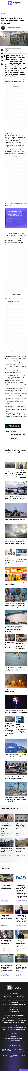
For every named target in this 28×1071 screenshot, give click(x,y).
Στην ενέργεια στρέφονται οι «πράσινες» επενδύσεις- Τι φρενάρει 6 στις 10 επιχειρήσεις (15, 756)
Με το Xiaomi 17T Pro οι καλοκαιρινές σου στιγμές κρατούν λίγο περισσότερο (9, 560)
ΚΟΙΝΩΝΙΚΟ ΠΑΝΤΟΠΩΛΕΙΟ (18, 434)
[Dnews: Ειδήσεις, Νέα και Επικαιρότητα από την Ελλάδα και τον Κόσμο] (14, 3)
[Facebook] (1, 50)
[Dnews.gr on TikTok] (14, 996)
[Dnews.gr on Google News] (17, 996)
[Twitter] (1, 53)
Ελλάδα (3, 13)
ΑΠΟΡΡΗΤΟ (24, 1070)
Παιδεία (17, 833)
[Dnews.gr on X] (7, 996)
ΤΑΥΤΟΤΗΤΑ (14, 1033)
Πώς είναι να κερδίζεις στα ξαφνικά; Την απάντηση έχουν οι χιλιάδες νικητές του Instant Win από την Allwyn (15, 605)
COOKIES (14, 1042)
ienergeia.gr (18, 900)
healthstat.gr (4, 900)
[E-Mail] (1, 60)
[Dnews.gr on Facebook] (4, 996)
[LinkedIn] (1, 57)
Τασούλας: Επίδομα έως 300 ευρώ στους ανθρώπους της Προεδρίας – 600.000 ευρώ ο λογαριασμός (21, 474)
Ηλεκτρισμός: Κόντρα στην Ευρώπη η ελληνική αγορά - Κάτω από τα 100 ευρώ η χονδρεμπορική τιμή (15, 799)
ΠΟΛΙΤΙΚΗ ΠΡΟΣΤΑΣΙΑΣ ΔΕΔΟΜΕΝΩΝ (14, 1038)
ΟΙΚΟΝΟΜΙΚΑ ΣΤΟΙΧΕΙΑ (14, 1045)
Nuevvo (17, 1058)
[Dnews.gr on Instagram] (10, 996)
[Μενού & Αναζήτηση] (2, 3)
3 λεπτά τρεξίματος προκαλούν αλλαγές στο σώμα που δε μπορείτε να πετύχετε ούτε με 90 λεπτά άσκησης (15, 669)
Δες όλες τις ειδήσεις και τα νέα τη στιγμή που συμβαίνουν (15, 451)
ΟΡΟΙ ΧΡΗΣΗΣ (14, 1036)
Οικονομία (3, 855)
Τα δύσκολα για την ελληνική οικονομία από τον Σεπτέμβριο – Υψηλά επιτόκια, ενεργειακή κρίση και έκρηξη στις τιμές (15, 541)
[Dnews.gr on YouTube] (20, 996)
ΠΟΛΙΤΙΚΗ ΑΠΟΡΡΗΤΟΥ (14, 1040)
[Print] (1, 64)
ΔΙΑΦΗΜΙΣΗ (14, 1035)
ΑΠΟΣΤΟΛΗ (14, 438)
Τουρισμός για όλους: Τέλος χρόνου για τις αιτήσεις (6, 850)
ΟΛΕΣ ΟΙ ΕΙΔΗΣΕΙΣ (14, 993)
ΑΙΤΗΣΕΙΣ (13, 431)
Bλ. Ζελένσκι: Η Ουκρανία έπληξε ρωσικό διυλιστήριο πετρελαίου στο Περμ (21, 943)
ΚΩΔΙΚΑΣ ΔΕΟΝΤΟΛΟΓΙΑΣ (14, 1043)
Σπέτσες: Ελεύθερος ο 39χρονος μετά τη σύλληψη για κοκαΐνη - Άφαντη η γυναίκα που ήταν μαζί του (15, 498)
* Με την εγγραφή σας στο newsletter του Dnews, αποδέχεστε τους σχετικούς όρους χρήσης (15, 223)
